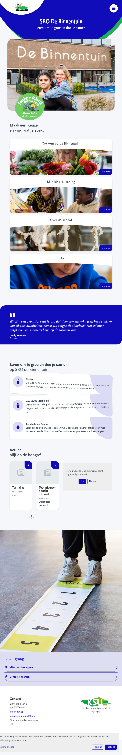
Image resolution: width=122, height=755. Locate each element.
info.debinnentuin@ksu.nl (23, 716)
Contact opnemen (20, 677)
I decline (97, 747)
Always (92, 481)
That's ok (110, 747)
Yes (82, 481)
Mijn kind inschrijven (21, 667)
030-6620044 (16, 712)
